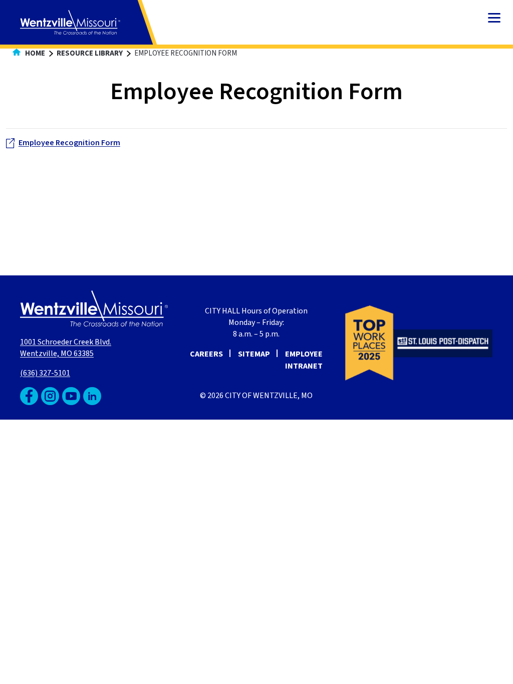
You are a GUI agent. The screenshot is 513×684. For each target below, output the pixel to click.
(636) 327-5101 (45, 373)
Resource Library (90, 53)
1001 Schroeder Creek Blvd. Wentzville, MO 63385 (65, 347)
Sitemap (254, 354)
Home (34, 53)
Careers (206, 354)
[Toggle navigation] (494, 19)
